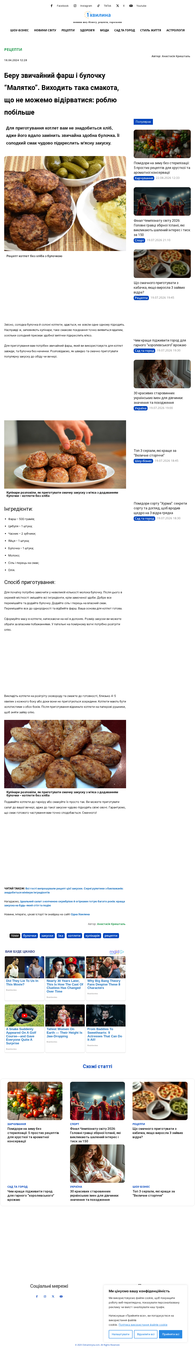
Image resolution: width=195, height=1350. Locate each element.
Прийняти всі (170, 1334)
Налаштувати (120, 1334)
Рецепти (13, 49)
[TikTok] (98, 6)
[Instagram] (75, 6)
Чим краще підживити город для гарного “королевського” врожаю (30, 1195)
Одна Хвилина (80, 914)
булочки (29, 935)
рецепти (111, 935)
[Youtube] (131, 6)
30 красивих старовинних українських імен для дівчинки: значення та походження (158, 398)
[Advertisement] (65, 291)
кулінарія (93, 935)
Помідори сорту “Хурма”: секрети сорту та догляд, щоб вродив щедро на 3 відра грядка (160, 508)
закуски (47, 935)
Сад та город (144, 351)
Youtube (141, 5)
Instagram (86, 5)
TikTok (107, 5)
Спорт (139, 240)
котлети (74, 935)
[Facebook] (52, 6)
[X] (118, 6)
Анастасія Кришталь (176, 56)
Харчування (144, 178)
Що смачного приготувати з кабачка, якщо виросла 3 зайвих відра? (159, 287)
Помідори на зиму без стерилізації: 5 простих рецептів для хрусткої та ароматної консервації (162, 167)
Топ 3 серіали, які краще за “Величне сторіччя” (154, 1193)
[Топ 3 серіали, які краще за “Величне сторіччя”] (162, 431)
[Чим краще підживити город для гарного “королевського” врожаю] (162, 321)
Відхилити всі (145, 1334)
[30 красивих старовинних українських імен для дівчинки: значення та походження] (162, 374)
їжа (60, 935)
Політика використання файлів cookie (143, 1324)
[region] (145, 1313)
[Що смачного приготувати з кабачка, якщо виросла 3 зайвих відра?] (162, 263)
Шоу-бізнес (143, 461)
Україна (140, 408)
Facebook (63, 5)
